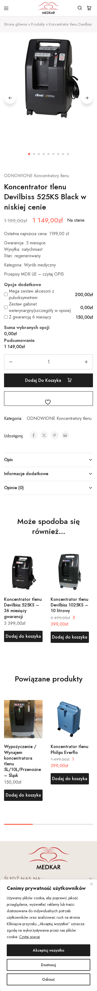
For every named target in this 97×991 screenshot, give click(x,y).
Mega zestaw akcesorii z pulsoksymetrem (31, 294)
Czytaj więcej (29, 936)
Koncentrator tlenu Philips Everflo (69, 749)
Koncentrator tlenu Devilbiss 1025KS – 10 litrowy (69, 605)
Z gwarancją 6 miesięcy (30, 317)
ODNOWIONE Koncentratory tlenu (36, 176)
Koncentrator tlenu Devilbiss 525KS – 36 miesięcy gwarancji (23, 608)
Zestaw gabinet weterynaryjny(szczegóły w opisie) (40, 307)
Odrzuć (48, 979)
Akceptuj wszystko (48, 950)
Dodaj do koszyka (44, 380)
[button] (23, 636)
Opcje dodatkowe (22, 285)
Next (87, 98)
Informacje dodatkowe (26, 474)
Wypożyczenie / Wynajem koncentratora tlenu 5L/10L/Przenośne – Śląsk (22, 760)
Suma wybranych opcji (26, 327)
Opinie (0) (14, 488)
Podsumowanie (19, 340)
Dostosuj (48, 965)
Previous (10, 98)
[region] (48, 935)
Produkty (38, 24)
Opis (8, 460)
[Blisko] (91, 884)
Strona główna (15, 24)
